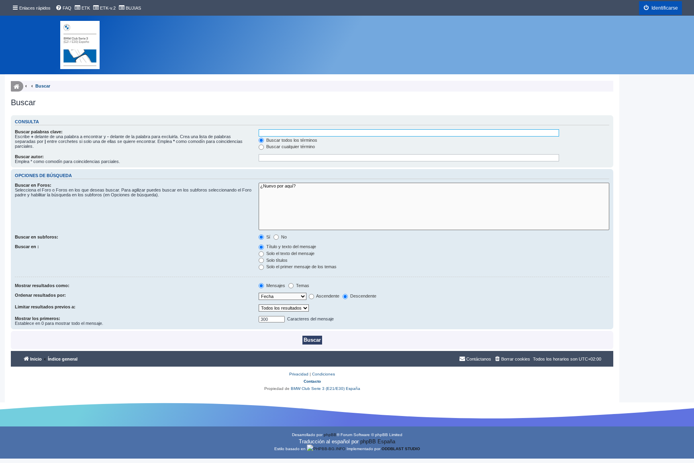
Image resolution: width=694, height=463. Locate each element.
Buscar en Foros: (33, 185)
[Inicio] (80, 45)
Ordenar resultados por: (40, 295)
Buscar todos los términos (291, 140)
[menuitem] (63, 8)
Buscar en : (27, 246)
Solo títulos (276, 260)
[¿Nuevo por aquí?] (433, 186)
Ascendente (327, 296)
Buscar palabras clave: (39, 131)
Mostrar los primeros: (37, 318)
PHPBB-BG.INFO (329, 449)
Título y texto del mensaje (290, 246)
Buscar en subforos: (36, 237)
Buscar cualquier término (290, 146)
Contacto (312, 381)
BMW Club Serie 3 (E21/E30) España (325, 388)
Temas (302, 285)
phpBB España (377, 442)
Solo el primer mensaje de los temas (301, 266)
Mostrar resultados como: (42, 285)
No (283, 237)
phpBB (330, 434)
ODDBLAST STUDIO (401, 449)
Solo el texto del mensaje (289, 253)
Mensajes (275, 285)
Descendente (362, 296)
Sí (267, 237)
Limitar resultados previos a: (45, 306)
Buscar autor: (29, 156)
